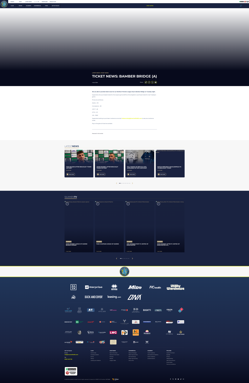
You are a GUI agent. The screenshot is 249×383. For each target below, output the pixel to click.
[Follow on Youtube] (178, 379)
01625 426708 (150, 5)
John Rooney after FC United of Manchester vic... (168, 244)
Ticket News (104, 72)
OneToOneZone (151, 358)
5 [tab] (128, 258)
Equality (168, 354)
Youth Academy (151, 352)
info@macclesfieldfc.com (71, 354)
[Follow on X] (173, 379)
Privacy (168, 356)
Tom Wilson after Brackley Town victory (78, 167)
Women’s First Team (114, 354)
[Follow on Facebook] (170, 379)
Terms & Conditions (171, 364)
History (92, 358)
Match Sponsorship (133, 354)
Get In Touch (55, 5)
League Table (113, 360)
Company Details (95, 354)
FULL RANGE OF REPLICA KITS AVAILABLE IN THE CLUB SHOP (137, 167)
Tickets (12, 1)
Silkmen (36, 1)
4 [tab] (126, 258)
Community (93, 352)
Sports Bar (45, 1)
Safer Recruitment (171, 360)
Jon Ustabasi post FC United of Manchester (137, 244)
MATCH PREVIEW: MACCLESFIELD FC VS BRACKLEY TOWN (169, 167)
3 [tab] (124, 258)
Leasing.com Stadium (96, 360)
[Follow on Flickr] (183, 379)
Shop (20, 1)
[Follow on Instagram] (176, 379)
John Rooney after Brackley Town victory (107, 167)
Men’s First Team (113, 352)
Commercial (37, 5)
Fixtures (111, 356)
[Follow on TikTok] (181, 379)
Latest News (28, 1)
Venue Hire (131, 360)
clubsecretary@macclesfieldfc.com (132, 118)
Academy (28, 5)
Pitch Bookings (132, 356)
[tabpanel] (79, 163)
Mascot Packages (133, 352)
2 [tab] (123, 258)
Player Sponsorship (133, 358)
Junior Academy (151, 356)
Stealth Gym (53, 1)
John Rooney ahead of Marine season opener (76, 244)
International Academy (153, 354)
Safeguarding (170, 358)
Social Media (169, 362)
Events (92, 356)
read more (71, 174)
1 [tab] (121, 258)
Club (12, 5)
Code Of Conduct (171, 352)
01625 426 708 (68, 359)
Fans (46, 5)
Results (111, 358)
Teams (20, 5)
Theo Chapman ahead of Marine (107, 244)
